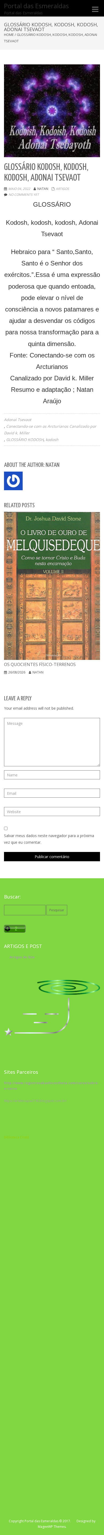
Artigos (62, 188)
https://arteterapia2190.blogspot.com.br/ (35, 1101)
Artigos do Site (22, 957)
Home (9, 34)
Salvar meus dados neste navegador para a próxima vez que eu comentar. (49, 839)
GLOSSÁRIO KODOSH (24, 439)
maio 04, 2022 (19, 188)
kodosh (52, 439)
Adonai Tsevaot (17, 419)
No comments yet (24, 194)
